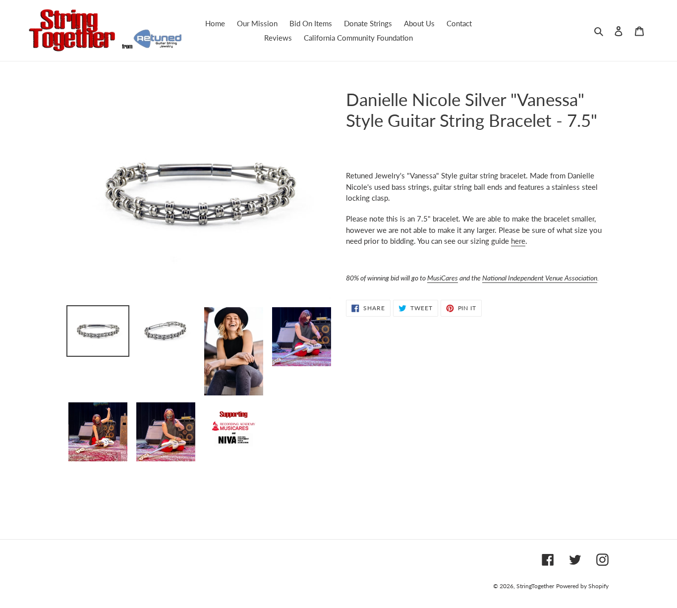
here (518, 240)
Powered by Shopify (582, 586)
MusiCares (442, 278)
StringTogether (535, 586)
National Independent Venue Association (539, 278)
